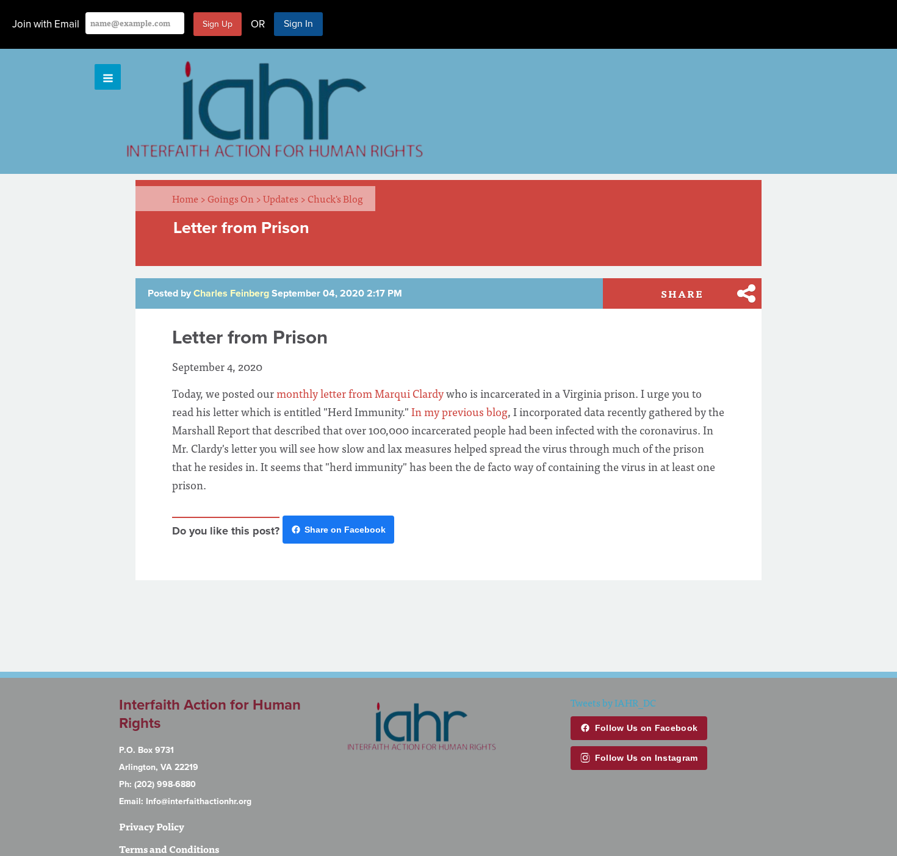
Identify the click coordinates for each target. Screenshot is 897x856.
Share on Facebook (345, 529)
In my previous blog (459, 411)
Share (682, 293)
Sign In (298, 24)
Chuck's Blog (335, 198)
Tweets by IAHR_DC (613, 702)
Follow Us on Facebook (646, 728)
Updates (284, 198)
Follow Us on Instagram (646, 758)
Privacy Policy (151, 826)
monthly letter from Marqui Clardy (360, 393)
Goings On (234, 198)
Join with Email (45, 24)
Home (189, 198)
